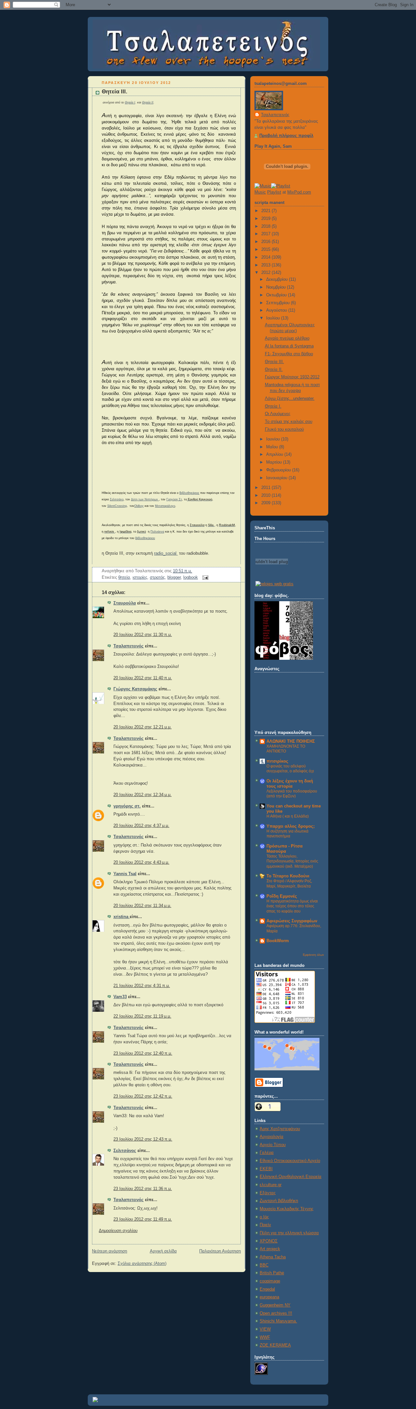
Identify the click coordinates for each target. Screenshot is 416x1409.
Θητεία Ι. (273, 406)
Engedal (267, 1289)
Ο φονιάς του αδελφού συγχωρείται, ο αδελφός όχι (290, 769)
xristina (121, 916)
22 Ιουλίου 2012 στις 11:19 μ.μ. (142, 1016)
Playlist (274, 192)
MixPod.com (299, 192)
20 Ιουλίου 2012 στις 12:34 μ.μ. (142, 795)
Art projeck (270, 1249)
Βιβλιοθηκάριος (189, 493)
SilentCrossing (117, 506)
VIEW (265, 1329)
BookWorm (277, 941)
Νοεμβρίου (276, 287)
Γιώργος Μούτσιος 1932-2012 (292, 377)
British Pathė (272, 1273)
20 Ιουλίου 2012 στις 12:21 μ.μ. (142, 727)
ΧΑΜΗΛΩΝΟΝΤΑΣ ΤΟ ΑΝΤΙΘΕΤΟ (285, 749)
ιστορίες (140, 577)
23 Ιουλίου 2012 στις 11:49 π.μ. (142, 1219)
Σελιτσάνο (117, 499)
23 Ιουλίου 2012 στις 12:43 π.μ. (142, 1139)
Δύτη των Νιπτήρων (145, 499)
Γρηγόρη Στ (174, 499)
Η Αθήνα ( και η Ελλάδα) (287, 816)
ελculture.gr (270, 1185)
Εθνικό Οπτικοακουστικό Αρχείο (290, 1160)
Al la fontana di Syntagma (289, 346)
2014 (266, 257)
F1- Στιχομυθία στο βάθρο (289, 354)
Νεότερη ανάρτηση (109, 1251)
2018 (266, 226)
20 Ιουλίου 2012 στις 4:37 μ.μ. (141, 825)
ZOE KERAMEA (275, 1345)
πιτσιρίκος (277, 761)
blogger (174, 577)
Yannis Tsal (124, 874)
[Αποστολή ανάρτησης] (204, 577)
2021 (266, 211)
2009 (266, 503)
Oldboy (139, 506)
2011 (266, 487)
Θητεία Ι (130, 102)
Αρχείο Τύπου (273, 1145)
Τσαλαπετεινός (128, 646)
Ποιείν (265, 1225)
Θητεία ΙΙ (147, 102)
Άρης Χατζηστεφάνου (280, 1129)
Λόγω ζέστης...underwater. (290, 398)
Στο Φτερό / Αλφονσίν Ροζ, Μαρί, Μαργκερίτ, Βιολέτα (289, 883)
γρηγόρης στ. (127, 806)
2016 (266, 241)
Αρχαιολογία (271, 1136)
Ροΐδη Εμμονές (281, 896)
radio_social (166, 553)
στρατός (157, 577)
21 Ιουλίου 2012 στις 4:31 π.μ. (141, 985)
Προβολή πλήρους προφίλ (286, 135)
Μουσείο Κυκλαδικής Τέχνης (286, 1209)
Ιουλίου (273, 318)
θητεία (124, 577)
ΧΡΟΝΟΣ (269, 1241)
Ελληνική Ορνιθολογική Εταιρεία (290, 1176)
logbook (190, 577)
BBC (264, 1265)
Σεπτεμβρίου (278, 303)
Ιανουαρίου (277, 478)
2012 (266, 272)
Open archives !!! (276, 1313)
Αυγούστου (277, 310)
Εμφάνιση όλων (313, 954)
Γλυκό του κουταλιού (284, 429)
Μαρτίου (274, 462)
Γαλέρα (267, 1152)
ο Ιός (264, 1217)
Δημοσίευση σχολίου (118, 1230)
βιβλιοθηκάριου (145, 538)
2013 (266, 265)
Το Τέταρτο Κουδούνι (287, 876)
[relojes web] (271, 576)
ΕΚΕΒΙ (266, 1169)
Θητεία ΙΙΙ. (114, 91)
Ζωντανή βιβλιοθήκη (279, 1201)
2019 (266, 218)
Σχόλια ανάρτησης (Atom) (142, 1263)
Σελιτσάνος (124, 1150)
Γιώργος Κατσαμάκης (135, 689)
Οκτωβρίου (277, 295)
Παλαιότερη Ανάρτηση (220, 1251)
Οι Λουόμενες (277, 414)
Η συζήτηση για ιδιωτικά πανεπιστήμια (287, 834)
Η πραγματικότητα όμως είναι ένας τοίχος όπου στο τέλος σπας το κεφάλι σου (292, 906)
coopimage (270, 1281)
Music (260, 192)
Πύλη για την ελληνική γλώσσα (289, 1233)
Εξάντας (268, 1193)
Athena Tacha (273, 1257)
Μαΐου (272, 447)
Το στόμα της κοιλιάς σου (288, 421)
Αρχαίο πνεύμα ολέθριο (287, 338)
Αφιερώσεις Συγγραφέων (291, 921)
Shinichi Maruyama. (278, 1321)
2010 (266, 495)
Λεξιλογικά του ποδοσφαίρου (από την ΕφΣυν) (291, 794)
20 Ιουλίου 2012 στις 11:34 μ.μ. (142, 905)
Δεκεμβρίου (277, 279)
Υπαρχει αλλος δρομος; (290, 826)
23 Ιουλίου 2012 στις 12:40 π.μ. (142, 1053)
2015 (266, 249)
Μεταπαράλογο (165, 506)
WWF (265, 1337)
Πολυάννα (157, 531)
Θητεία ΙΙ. (274, 369)
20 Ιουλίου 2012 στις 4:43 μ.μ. (141, 862)
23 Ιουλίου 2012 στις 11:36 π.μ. (142, 1188)
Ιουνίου (273, 439)
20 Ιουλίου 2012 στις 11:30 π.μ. (142, 634)
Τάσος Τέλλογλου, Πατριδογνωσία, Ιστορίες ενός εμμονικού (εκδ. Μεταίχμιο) (292, 861)
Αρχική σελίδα (163, 1251)
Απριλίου (275, 454)
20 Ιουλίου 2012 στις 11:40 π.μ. (142, 678)
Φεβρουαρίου (279, 470)
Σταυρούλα (124, 603)
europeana (269, 1297)
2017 (266, 234)
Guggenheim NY (275, 1305)
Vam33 (120, 997)
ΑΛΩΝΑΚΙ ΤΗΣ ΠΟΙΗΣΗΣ (290, 741)
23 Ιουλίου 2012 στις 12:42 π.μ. (142, 1096)
